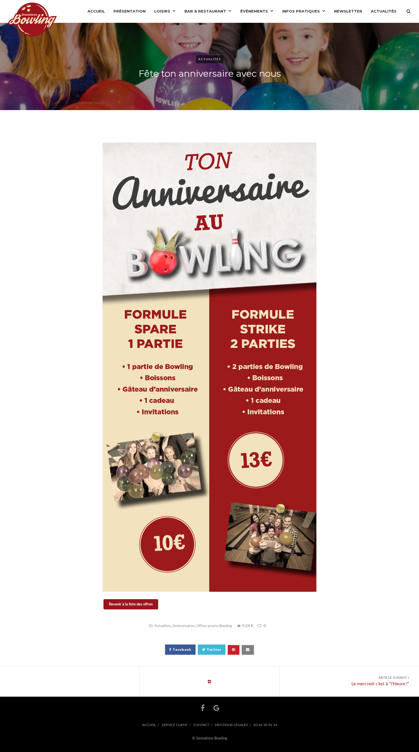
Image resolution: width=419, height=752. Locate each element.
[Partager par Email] (248, 650)
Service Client (175, 725)
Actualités (209, 59)
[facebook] (203, 708)
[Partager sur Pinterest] (233, 650)
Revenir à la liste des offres (131, 604)
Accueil (149, 725)
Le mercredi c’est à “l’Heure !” (380, 681)
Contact (201, 725)
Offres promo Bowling (214, 626)
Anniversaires (183, 626)
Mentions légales (231, 725)
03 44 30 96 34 (265, 725)
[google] (216, 708)
